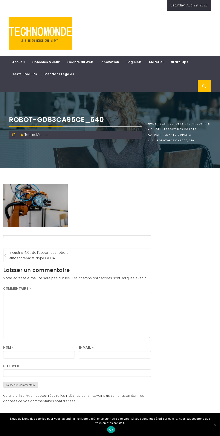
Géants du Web (80, 62)
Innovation (110, 62)
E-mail (86, 347)
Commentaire (17, 288)
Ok (111, 429)
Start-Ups (179, 62)
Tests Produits (24, 74)
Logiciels (134, 62)
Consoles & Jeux (46, 62)
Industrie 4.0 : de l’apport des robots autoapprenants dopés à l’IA (39, 255)
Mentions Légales (59, 74)
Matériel (156, 62)
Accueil (18, 62)
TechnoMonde (36, 135)
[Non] (214, 424)
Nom (8, 347)
